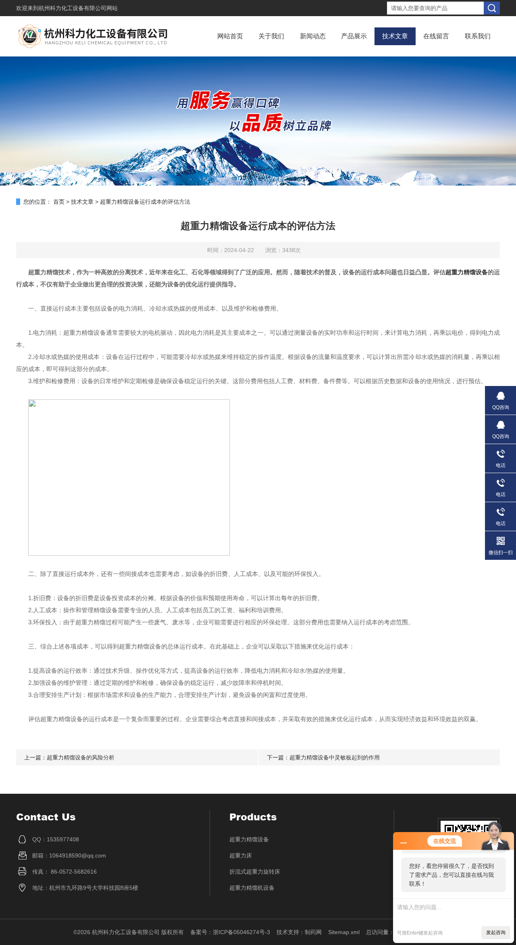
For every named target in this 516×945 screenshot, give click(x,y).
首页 (58, 201)
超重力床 (240, 855)
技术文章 (395, 36)
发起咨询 (496, 932)
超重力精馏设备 (466, 272)
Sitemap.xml (344, 932)
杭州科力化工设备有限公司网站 (78, 8)
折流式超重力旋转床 (254, 871)
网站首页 (230, 36)
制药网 (313, 932)
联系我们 (478, 36)
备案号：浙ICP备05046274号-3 (230, 932)
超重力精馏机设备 (252, 888)
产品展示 (354, 36)
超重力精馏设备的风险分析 (80, 757)
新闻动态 (313, 36)
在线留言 (436, 36)
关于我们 (271, 36)
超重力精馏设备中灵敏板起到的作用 (334, 757)
